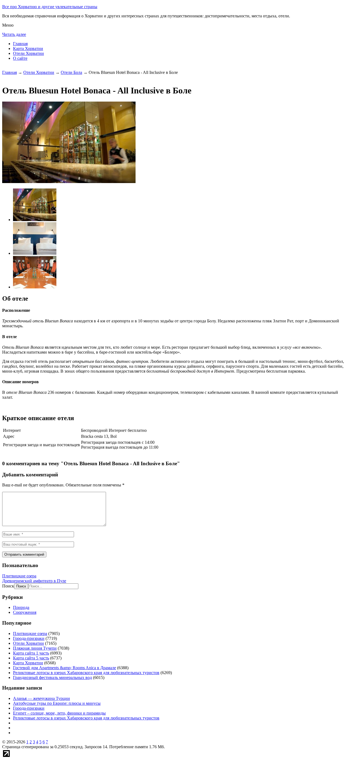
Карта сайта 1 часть (31, 653)
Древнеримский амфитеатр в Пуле (34, 580)
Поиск (8, 586)
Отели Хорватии (28, 53)
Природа (21, 607)
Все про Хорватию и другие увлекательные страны (49, 6)
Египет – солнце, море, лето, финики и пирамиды (59, 713)
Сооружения (24, 612)
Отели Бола (71, 72)
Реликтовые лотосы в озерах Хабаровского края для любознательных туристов (86, 672)
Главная (20, 43)
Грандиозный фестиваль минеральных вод (52, 677)
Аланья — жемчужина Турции (41, 698)
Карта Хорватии (28, 48)
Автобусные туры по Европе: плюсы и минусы (57, 703)
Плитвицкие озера (19, 576)
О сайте (20, 58)
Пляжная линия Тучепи (35, 648)
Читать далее (14, 34)
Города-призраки (28, 638)
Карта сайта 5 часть (31, 658)
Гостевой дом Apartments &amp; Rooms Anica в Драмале (64, 667)
